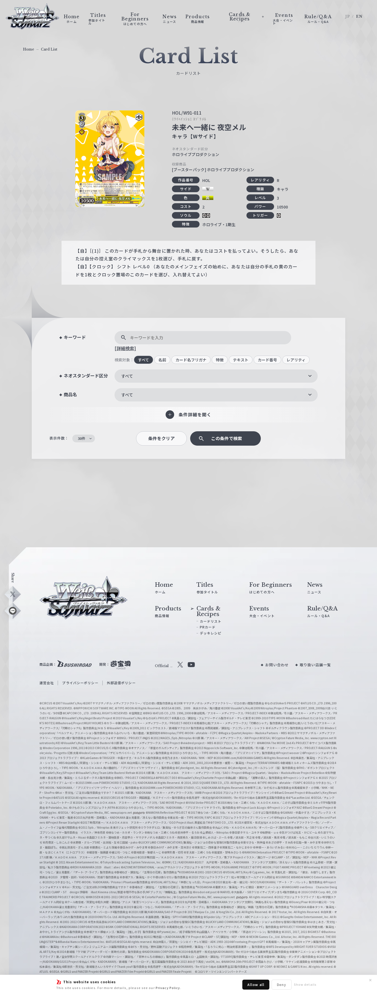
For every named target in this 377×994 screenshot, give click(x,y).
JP (347, 16)
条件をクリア (161, 438)
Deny (281, 984)
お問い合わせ (277, 664)
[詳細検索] (125, 348)
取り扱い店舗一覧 (315, 664)
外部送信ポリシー (121, 682)
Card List (49, 49)
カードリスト (211, 621)
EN (359, 16)
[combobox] (216, 376)
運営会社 (46, 682)
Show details (305, 984)
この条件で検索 (226, 438)
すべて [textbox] (127, 376)
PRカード (208, 627)
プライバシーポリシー (80, 682)
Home (28, 49)
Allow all (255, 984)
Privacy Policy (168, 987)
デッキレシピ (211, 633)
